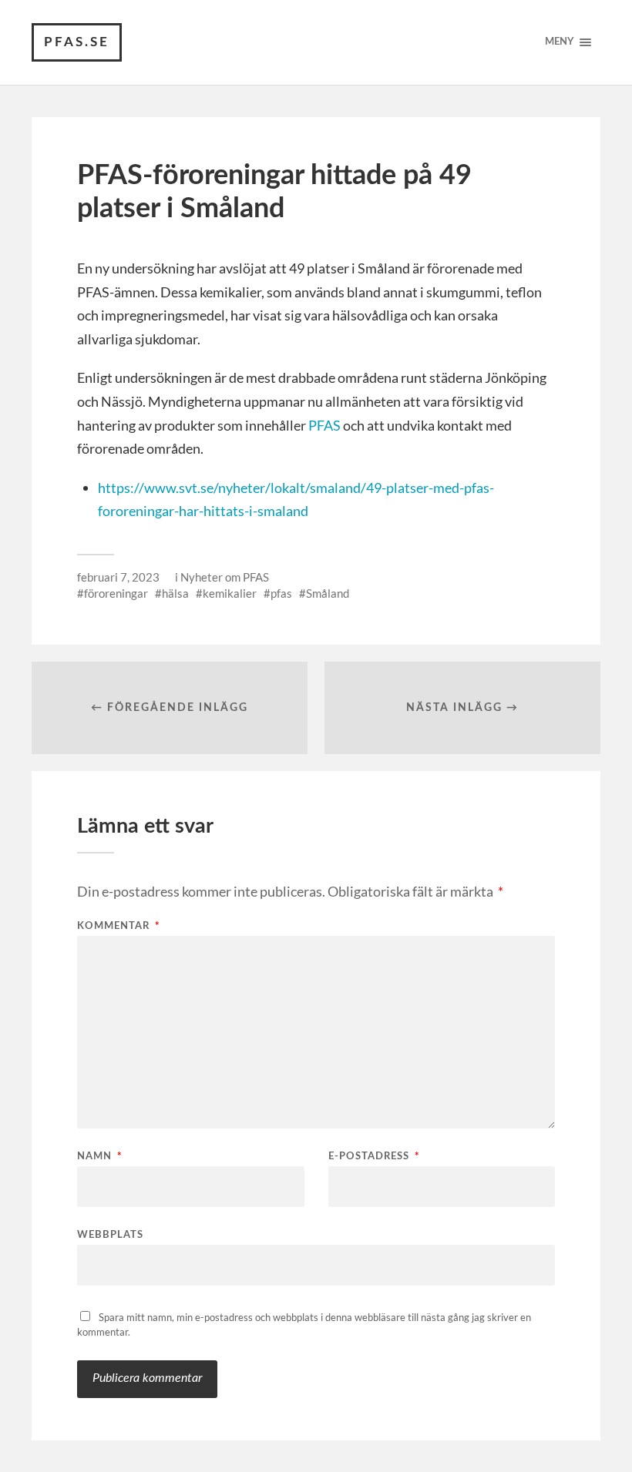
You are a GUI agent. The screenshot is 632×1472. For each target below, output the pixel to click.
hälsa (175, 593)
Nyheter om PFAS (224, 577)
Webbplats (110, 1235)
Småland (327, 593)
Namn (100, 1157)
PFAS (324, 425)
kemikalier (230, 593)
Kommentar (118, 926)
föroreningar (116, 593)
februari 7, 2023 (118, 577)
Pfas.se (76, 42)
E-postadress (374, 1157)
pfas (281, 593)
